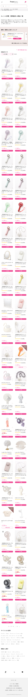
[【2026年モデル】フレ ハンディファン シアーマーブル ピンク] (7, 110)
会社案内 (6, 690)
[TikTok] (6, 672)
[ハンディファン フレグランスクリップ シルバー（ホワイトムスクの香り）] (7, 398)
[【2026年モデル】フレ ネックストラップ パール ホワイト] (7, 279)
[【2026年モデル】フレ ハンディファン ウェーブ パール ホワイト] (7, 86)
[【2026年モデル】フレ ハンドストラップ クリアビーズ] (20, 608)
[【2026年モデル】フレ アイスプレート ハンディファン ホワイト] (7, 159)
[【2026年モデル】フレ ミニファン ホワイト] (7, 490)
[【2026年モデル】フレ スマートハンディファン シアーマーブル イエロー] (20, 584)
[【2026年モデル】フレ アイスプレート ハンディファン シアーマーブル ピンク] (7, 231)
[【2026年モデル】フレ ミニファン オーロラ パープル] (20, 422)
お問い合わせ (21, 690)
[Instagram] (10, 672)
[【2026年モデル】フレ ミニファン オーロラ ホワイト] (7, 559)
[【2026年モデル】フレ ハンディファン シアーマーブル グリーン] (7, 207)
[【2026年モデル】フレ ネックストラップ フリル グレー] (20, 375)
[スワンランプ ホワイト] (7, 327)
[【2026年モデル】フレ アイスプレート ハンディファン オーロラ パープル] (20, 183)
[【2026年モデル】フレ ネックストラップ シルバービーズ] (20, 231)
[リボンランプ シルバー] (20, 398)
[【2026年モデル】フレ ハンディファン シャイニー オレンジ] (20, 351)
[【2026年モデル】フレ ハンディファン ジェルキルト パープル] (7, 62)
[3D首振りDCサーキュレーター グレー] (7, 584)
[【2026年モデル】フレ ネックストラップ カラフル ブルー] (20, 466)
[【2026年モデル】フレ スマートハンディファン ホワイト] (20, 255)
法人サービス (15, 690)
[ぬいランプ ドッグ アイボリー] (7, 513)
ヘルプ (11, 683)
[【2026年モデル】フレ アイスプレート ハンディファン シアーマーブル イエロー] (20, 279)
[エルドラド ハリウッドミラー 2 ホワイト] (7, 303)
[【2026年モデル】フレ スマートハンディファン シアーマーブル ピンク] (20, 303)
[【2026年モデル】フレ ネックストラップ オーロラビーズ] (7, 351)
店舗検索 (16, 683)
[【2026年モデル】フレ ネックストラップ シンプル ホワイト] (20, 535)
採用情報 (10, 690)
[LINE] (22, 672)
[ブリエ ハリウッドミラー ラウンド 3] (7, 255)
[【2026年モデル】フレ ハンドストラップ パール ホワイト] (20, 327)
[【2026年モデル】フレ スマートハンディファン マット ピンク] (7, 466)
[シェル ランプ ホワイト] (20, 445)
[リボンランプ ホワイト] (20, 490)
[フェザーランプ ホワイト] (7, 445)
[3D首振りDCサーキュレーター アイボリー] (20, 559)
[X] (14, 672)
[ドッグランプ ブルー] (7, 608)
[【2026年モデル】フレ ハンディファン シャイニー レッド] (20, 207)
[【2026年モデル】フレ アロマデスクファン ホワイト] (7, 535)
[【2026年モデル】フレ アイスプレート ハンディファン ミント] (7, 183)
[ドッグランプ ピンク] (7, 422)
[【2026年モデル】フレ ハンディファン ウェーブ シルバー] (20, 110)
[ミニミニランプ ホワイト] (20, 513)
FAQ (13, 683)
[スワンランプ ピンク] (7, 375)
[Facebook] (18, 672)
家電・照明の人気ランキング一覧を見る (19, 43)
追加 (18, 38)
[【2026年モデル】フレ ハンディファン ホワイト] (20, 62)
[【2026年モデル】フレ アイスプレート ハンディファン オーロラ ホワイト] (20, 159)
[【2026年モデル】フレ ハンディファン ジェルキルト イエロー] (20, 86)
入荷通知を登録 (20, 367)
